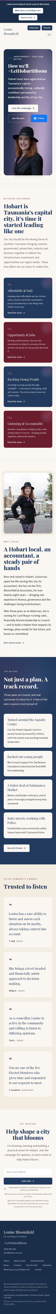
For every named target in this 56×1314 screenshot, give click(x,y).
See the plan (18, 118)
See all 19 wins (16, 848)
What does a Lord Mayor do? (28, 10)
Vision (6, 1261)
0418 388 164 (10, 1249)
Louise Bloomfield (11, 32)
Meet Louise (20, 1261)
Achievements (37, 1261)
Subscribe (26, 1181)
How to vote (28, 17)
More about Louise (14, 642)
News (6, 1265)
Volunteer (34, 27)
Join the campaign (23, 108)
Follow (41, 118)
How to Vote (31, 1265)
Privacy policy (9, 1304)
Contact (17, 1265)
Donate (47, 27)
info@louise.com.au (13, 1252)
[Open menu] (49, 35)
